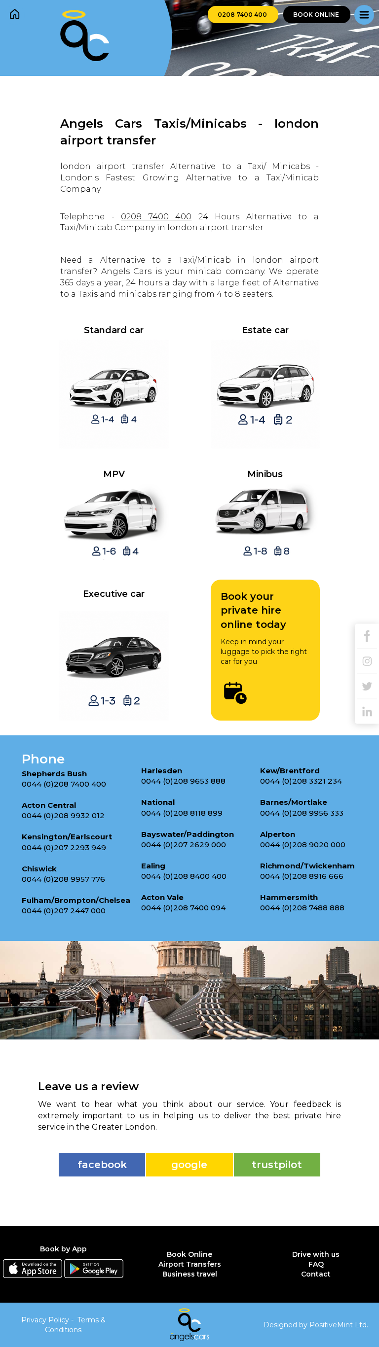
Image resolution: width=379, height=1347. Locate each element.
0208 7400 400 (243, 14)
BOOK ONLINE (317, 14)
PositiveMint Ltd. (338, 1324)
